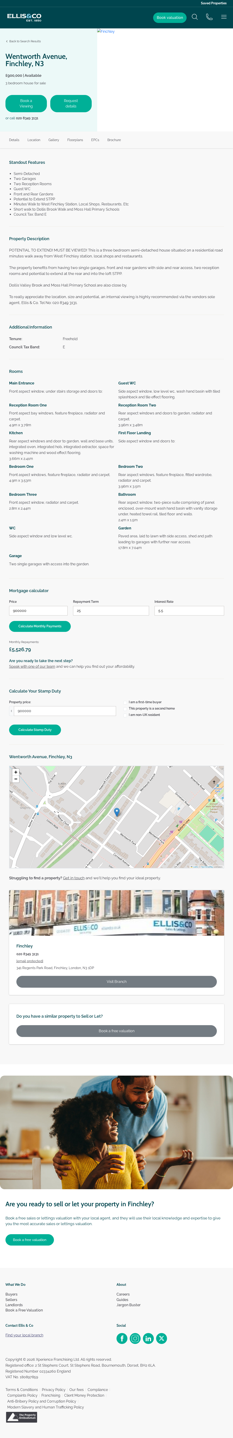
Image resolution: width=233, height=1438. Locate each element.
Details (14, 140)
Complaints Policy (22, 1395)
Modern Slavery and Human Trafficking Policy (45, 1407)
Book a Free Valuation (24, 1310)
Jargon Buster (128, 1305)
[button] (117, 812)
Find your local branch (24, 1335)
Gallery (53, 140)
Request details (71, 103)
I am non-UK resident (144, 715)
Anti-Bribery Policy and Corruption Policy (41, 1401)
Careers (123, 1294)
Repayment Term (86, 601)
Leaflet (195, 866)
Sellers (11, 1300)
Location (34, 140)
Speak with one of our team (32, 666)
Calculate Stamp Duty (35, 730)
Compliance (98, 1390)
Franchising (50, 1395)
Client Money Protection (84, 1395)
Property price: (20, 702)
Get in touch (74, 878)
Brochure (114, 140)
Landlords (14, 1305)
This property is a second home (152, 708)
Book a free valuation (116, 1031)
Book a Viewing (26, 103)
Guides (122, 1300)
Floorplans (75, 140)
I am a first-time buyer (145, 702)
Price (13, 601)
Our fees (76, 1390)
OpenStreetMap (207, 866)
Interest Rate (163, 601)
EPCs (95, 140)
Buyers (11, 1294)
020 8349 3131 (27, 118)
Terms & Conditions (21, 1390)
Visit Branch (117, 981)
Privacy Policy (54, 1390)
